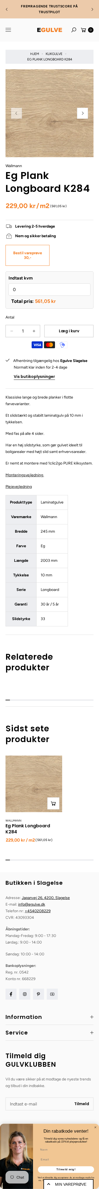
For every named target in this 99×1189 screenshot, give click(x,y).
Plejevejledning (19, 486)
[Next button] (92, 9)
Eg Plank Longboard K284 (28, 828)
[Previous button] (7, 9)
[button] (74, 30)
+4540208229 (38, 911)
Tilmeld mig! (66, 1169)
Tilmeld (81, 1104)
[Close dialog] (95, 1127)
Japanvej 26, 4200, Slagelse (46, 897)
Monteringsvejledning (25, 475)
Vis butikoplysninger (34, 376)
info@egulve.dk (31, 904)
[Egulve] (49, 30)
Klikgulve (54, 54)
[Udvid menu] (8, 30)
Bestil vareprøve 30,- (27, 255)
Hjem (34, 54)
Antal (10, 317)
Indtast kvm (21, 278)
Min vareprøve (70, 1184)
